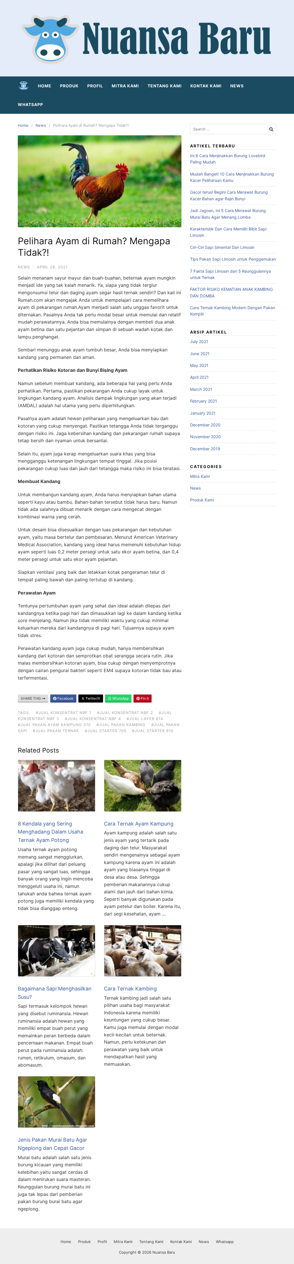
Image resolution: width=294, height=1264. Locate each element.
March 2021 (201, 389)
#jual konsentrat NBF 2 (125, 712)
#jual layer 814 (145, 718)
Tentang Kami (165, 85)
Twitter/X (92, 698)
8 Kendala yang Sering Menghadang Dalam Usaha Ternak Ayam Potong (50, 832)
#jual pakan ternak (56, 730)
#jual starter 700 (105, 730)
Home (44, 85)
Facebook (65, 698)
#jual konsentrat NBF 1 (63, 712)
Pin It (144, 698)
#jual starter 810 (152, 730)
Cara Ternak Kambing (130, 989)
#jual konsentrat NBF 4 (93, 718)
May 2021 (199, 365)
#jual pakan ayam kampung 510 (54, 724)
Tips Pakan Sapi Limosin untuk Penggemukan (233, 259)
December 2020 (205, 424)
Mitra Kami (125, 85)
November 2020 (205, 436)
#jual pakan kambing (121, 724)
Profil (95, 85)
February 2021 (203, 401)
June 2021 (200, 353)
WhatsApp (120, 698)
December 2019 (205, 448)
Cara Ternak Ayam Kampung (138, 824)
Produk (69, 85)
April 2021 (199, 377)
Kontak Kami (206, 85)
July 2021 (199, 341)
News (237, 85)
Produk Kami (202, 499)
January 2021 (203, 413)
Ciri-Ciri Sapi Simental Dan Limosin (222, 247)
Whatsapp (30, 104)
